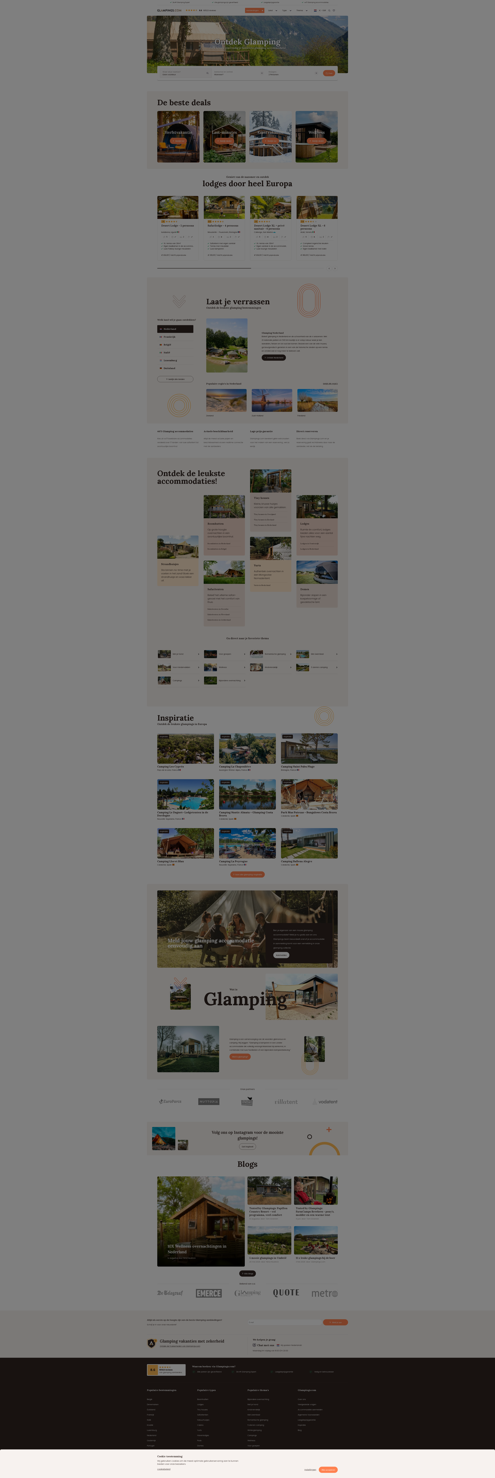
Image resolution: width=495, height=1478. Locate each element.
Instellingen (310, 1469)
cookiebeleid (163, 1469)
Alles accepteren (328, 1470)
